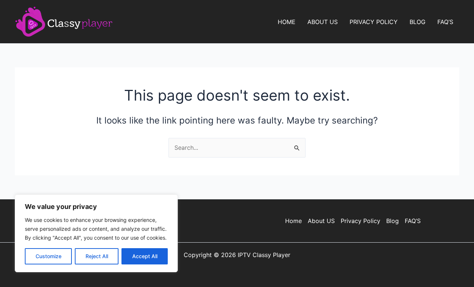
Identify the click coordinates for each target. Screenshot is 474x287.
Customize (48, 256)
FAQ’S (445, 22)
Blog (417, 22)
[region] (96, 233)
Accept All (144, 256)
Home (287, 22)
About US (322, 22)
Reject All (97, 256)
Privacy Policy (374, 22)
